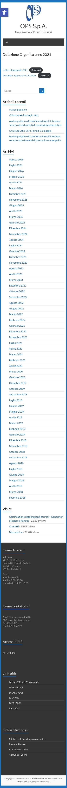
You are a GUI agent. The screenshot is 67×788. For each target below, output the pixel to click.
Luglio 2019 (15, 400)
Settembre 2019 (18, 394)
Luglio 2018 (15, 468)
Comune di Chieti (18, 754)
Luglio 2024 (15, 245)
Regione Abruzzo (17, 744)
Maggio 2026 (16, 176)
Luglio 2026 (15, 165)
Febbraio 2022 (17, 319)
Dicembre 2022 (17, 285)
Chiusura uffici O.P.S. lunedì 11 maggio (30, 130)
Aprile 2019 (15, 417)
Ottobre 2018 (17, 451)
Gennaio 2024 (17, 251)
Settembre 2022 (18, 296)
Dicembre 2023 (17, 256)
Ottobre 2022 (17, 291)
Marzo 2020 (16, 371)
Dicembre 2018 (17, 440)
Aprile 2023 (15, 274)
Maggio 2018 (16, 480)
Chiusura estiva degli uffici (23, 115)
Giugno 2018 (16, 474)
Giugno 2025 (16, 205)
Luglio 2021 (15, 342)
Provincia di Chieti (18, 749)
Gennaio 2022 (17, 325)
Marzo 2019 (16, 423)
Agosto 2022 (16, 302)
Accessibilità (9, 652)
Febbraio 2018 (17, 497)
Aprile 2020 (15, 365)
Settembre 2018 (18, 457)
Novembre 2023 (18, 262)
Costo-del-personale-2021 (15, 70)
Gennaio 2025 (17, 222)
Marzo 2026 (16, 188)
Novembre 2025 (18, 199)
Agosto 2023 (16, 268)
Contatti (14, 526)
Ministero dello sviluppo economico (27, 739)
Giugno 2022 (16, 308)
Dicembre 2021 (17, 331)
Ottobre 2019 (17, 388)
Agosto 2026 (16, 159)
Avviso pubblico (18, 109)
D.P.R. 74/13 (15, 703)
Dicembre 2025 (17, 193)
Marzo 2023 (16, 279)
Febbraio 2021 (17, 360)
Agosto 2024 (16, 239)
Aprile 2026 (15, 182)
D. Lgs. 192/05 (16, 692)
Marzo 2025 (16, 216)
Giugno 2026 (16, 170)
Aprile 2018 (15, 486)
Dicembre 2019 (17, 382)
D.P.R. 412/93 (16, 687)
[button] (4, 12)
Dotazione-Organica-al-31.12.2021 (19, 75)
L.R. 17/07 (14, 697)
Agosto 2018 (16, 463)
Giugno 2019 (16, 405)
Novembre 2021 (18, 337)
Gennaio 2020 (17, 377)
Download (36, 70)
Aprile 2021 (15, 348)
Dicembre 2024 (17, 228)
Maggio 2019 (16, 411)
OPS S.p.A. (33, 25)
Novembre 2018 (18, 445)
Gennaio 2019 (17, 434)
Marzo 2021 (16, 354)
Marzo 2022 (16, 314)
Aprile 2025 (15, 211)
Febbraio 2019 (17, 428)
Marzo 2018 (16, 491)
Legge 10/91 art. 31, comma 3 (24, 682)
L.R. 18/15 (14, 708)
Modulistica (15, 532)
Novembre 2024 (18, 233)
